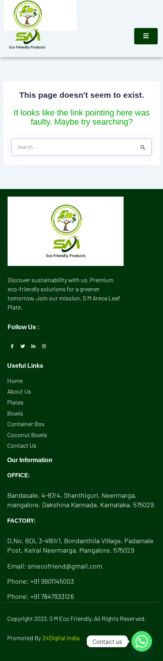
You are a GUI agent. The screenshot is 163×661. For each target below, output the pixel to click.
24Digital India (61, 637)
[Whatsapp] (142, 641)
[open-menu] (146, 36)
